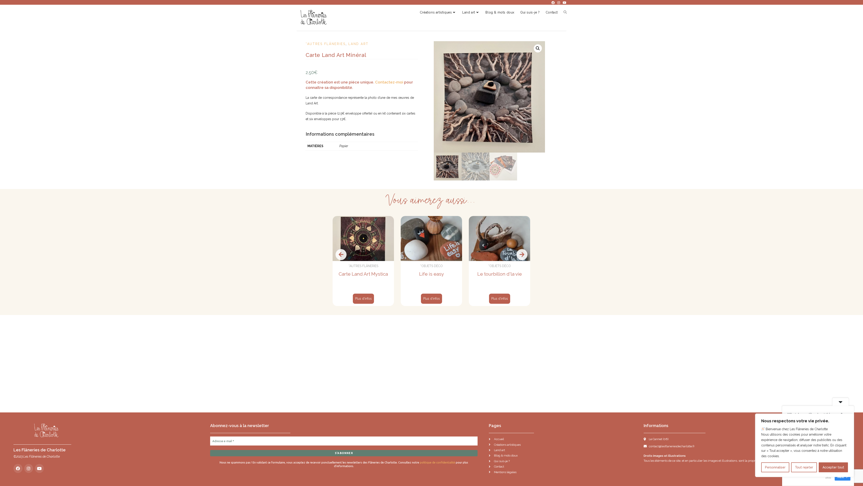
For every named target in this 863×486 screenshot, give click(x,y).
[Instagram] (28, 468)
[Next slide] (521, 254)
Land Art (358, 44)
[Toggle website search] (565, 12)
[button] (538, 48)
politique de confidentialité (437, 462)
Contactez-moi (389, 82)
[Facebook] (17, 468)
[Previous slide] (341, 254)
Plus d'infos (363, 298)
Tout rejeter (804, 467)
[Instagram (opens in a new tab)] (558, 2)
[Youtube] (39, 468)
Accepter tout (833, 467)
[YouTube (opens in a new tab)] (563, 2)
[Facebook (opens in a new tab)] (553, 2)
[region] (804, 445)
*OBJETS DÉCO (431, 266)
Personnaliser (775, 467)
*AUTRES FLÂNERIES (326, 44)
